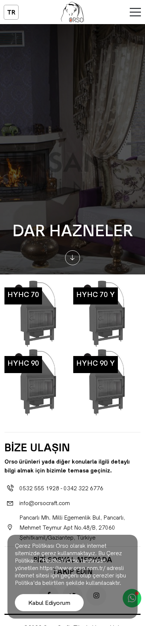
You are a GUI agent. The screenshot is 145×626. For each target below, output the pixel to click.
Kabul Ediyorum (49, 602)
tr (11, 12)
